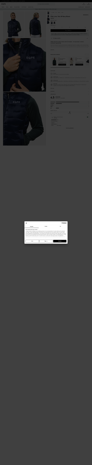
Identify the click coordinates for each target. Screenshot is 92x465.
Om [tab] (60, 226)
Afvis (32, 241)
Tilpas (45, 241)
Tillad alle (59, 241)
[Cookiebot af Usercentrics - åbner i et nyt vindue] (62, 223)
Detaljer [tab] (46, 226)
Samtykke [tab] (31, 226)
